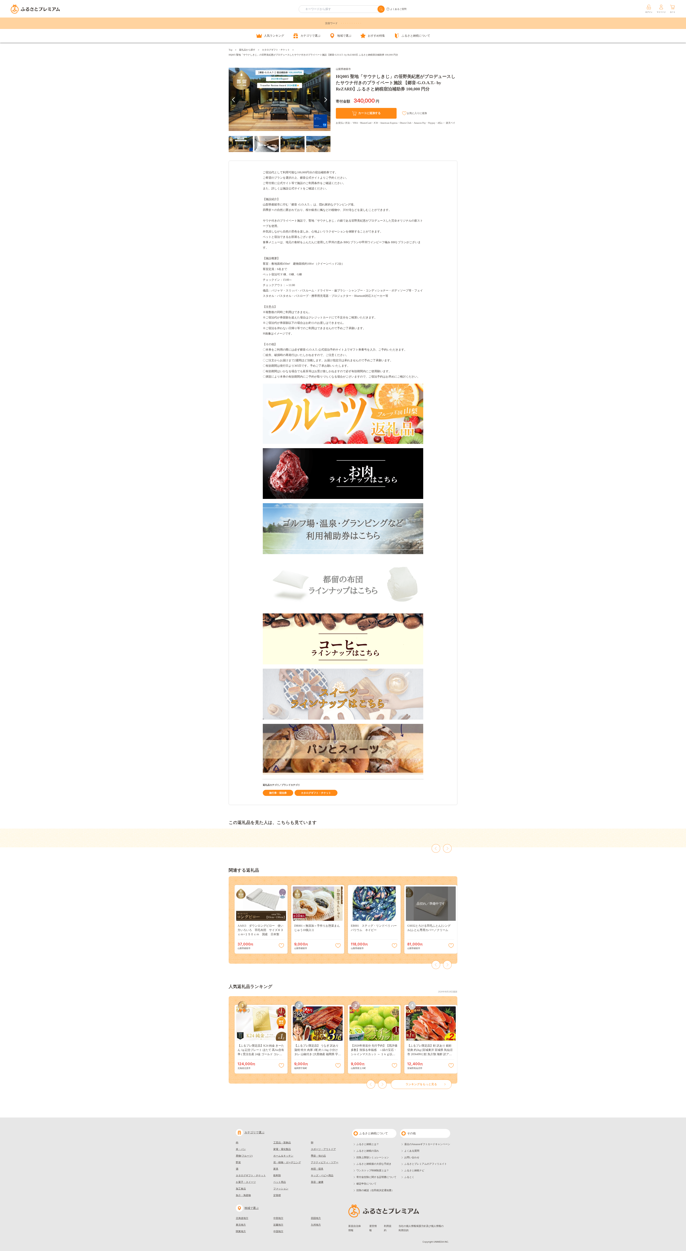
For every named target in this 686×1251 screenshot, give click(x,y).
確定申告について (366, 1183)
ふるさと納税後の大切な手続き (373, 1164)
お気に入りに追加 (417, 113)
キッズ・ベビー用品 (322, 1175)
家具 (275, 1169)
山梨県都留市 (343, 69)
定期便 (277, 1195)
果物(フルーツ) (244, 1156)
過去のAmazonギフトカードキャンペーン (427, 1144)
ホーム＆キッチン (283, 1156)
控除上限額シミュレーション (372, 1157)
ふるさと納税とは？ (367, 1144)
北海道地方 (242, 1218)
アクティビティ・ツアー (324, 1162)
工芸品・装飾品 (282, 1142)
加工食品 (241, 1188)
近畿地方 (278, 1224)
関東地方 (241, 1231)
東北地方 (241, 1224)
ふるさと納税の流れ (367, 1151)
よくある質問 (411, 1151)
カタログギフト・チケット (276, 49)
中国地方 (278, 1231)
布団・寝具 (317, 1169)
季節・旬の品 (318, 1156)
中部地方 (278, 1218)
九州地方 (316, 1224)
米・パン (241, 1149)
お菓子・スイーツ (246, 1182)
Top (230, 49)
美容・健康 (317, 1182)
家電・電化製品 (282, 1149)
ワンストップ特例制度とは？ (372, 1170)
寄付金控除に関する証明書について (376, 1177)
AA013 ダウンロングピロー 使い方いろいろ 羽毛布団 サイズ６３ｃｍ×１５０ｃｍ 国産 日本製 (260, 930)
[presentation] (233, 100)
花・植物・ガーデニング (287, 1162)
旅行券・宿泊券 (278, 793)
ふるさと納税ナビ (414, 1170)
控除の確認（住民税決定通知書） (375, 1190)
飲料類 (277, 1175)
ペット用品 (279, 1182)
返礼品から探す (247, 49)
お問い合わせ (411, 1157)
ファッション (280, 1188)
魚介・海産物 (243, 1195)
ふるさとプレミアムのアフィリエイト (425, 1164)
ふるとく (409, 1177)
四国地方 (316, 1218)
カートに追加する (369, 113)
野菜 (238, 1162)
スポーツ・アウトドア (323, 1149)
